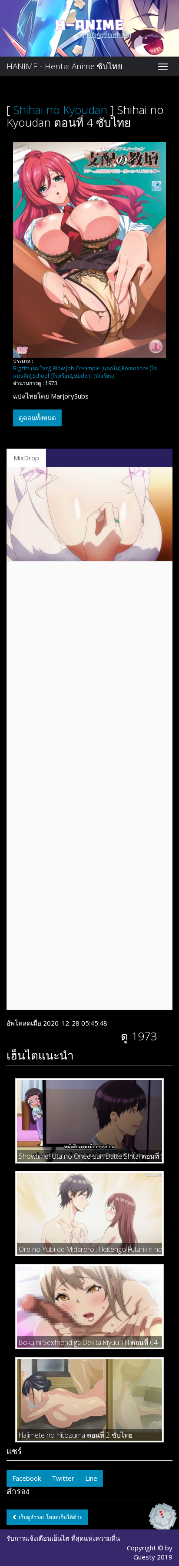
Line (91, 1478)
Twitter (63, 1478)
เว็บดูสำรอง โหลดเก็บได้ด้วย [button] (50, 1517)
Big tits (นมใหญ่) (32, 368)
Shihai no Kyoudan (60, 109)
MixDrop (26, 457)
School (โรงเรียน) (52, 375)
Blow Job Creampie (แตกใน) (86, 368)
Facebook (26, 1478)
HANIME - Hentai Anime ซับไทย (65, 66)
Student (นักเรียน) (93, 375)
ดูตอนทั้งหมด (37, 417)
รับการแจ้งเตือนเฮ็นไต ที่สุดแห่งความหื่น (63, 1538)
